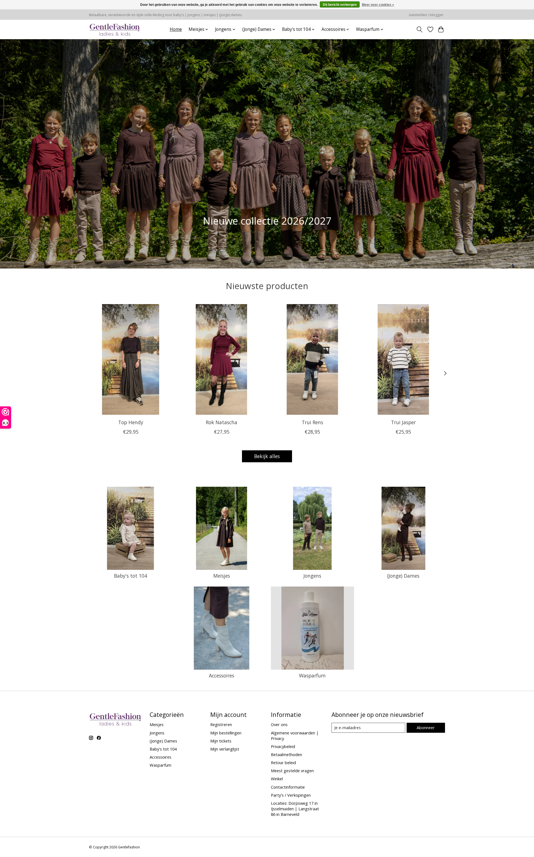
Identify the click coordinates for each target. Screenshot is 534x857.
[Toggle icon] (420, 29)
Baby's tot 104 (130, 575)
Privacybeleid (283, 746)
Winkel (277, 778)
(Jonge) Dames (403, 575)
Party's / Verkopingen (291, 795)
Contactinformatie (288, 787)
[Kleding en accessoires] (114, 29)
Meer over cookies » (378, 5)
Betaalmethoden (286, 754)
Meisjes (221, 575)
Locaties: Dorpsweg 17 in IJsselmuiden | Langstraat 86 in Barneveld (295, 808)
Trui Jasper (403, 422)
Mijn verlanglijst (224, 749)
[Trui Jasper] (403, 359)
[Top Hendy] (130, 359)
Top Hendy (130, 422)
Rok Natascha (221, 422)
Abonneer (426, 727)
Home (176, 29)
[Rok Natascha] (221, 359)
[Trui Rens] (312, 359)
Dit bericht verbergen (340, 5)
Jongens (312, 575)
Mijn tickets (220, 741)
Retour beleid (283, 762)
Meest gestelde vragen (292, 770)
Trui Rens (312, 422)
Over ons (279, 724)
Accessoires (221, 675)
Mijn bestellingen (225, 733)
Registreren (221, 724)
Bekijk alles (267, 456)
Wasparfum (312, 675)
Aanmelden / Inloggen (426, 15)
